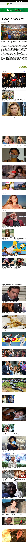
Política (2, 16)
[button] (21, 4)
